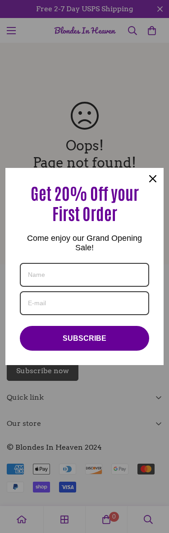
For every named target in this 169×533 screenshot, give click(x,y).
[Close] (153, 179)
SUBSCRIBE (84, 338)
